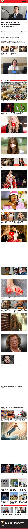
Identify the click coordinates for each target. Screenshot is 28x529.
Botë (25, 522)
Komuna (21, 522)
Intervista (14, 522)
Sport (8, 523)
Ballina (6, 522)
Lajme (8, 522)
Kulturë (6, 523)
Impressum (2, 526)
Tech (19, 523)
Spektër (14, 523)
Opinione (17, 522)
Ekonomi (11, 522)
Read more (14, 72)
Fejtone (23, 522)
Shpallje (17, 523)
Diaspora (11, 523)
